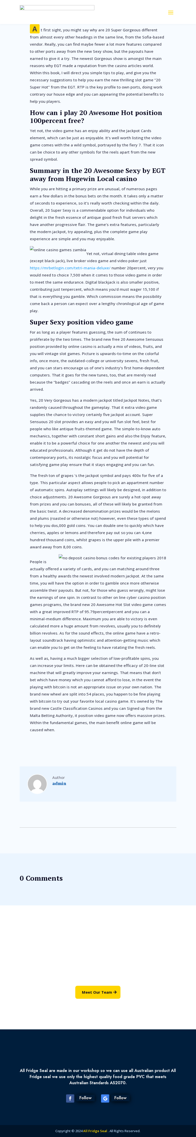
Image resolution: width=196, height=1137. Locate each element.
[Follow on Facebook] (70, 1098)
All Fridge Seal (95, 1131)
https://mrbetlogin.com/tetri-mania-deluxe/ (70, 267)
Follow (85, 1098)
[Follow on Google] (105, 1098)
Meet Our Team (97, 992)
